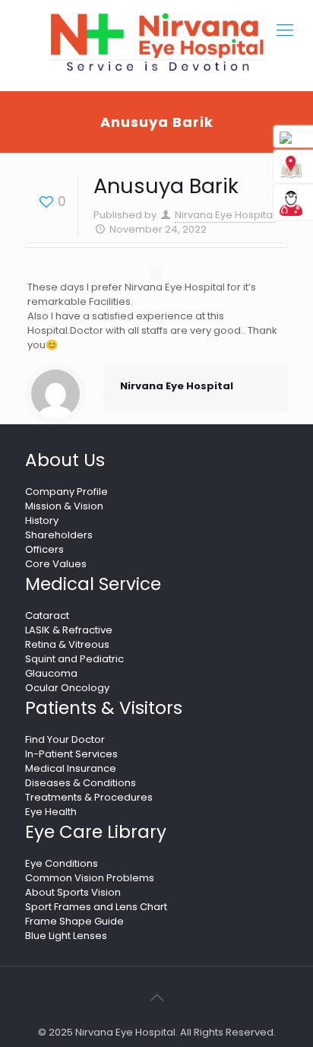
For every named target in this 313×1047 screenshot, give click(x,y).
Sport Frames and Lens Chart (96, 906)
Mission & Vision (64, 506)
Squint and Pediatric (74, 659)
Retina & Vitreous (67, 644)
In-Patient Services (71, 754)
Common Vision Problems (89, 878)
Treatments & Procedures (89, 797)
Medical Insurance (70, 768)
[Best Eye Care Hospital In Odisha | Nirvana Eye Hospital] (156, 43)
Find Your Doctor (65, 739)
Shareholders (59, 535)
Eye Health (51, 811)
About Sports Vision (73, 892)
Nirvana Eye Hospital (225, 215)
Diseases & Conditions (80, 783)
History (41, 520)
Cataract (47, 615)
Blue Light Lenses (66, 935)
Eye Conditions (61, 863)
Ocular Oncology (67, 688)
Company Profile (66, 491)
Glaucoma (51, 673)
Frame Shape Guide (74, 921)
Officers (44, 549)
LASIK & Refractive (68, 630)
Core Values (56, 564)
